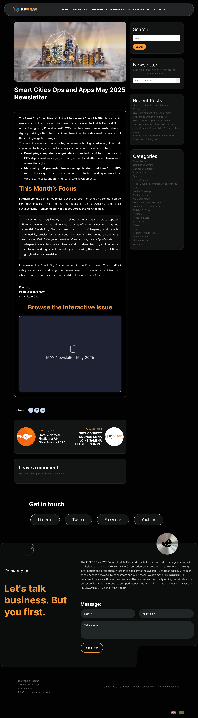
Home (65, 9)
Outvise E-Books (142, 210)
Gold (135, 187)
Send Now (92, 647)
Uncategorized (141, 240)
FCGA (150, 9)
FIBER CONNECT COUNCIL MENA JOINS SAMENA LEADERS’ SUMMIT (88, 438)
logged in (38, 473)
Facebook (113, 519)
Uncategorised (141, 236)
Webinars (138, 244)
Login (161, 9)
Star (135, 229)
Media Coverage (142, 191)
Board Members (141, 161)
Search (140, 29)
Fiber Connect (141, 180)
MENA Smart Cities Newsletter (150, 206)
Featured (138, 176)
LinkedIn (45, 519)
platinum (137, 213)
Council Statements (144, 168)
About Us (79, 9)
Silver (136, 225)
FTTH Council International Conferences (155, 183)
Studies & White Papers (146, 232)
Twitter (78, 519)
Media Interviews (142, 195)
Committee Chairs (143, 164)
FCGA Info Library (143, 172)
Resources (138, 221)
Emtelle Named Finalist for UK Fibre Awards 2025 (51, 438)
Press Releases (141, 217)
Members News (141, 198)
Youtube (148, 519)
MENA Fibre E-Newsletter (147, 202)
